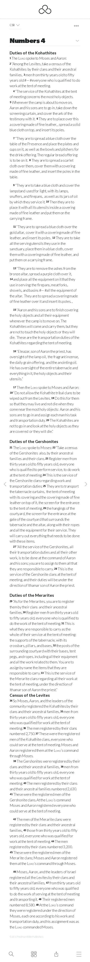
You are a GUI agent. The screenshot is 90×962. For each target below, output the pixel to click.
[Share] (56, 953)
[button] (18, 25)
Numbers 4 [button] (27, 41)
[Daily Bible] (34, 953)
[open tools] (76, 26)
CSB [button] (12, 25)
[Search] (11, 953)
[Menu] (79, 953)
